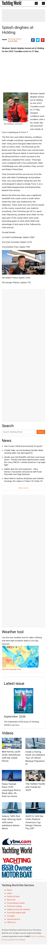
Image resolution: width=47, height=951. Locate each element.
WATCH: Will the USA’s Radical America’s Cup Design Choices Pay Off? (34, 822)
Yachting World (14, 39)
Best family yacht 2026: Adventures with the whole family (11, 756)
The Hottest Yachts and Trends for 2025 (35, 786)
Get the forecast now (11, 669)
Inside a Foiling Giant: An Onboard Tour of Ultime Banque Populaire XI (35, 757)
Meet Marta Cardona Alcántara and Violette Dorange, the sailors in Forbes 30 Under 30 (24, 479)
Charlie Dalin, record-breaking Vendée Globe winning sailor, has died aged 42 (23, 451)
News (6, 440)
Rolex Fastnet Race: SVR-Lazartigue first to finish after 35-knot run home (11, 790)
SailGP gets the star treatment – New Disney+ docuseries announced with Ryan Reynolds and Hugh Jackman (23, 472)
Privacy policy (7, 940)
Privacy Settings (19, 940)
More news (23, 488)
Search (41, 432)
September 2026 (14, 716)
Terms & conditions (38, 936)
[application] (23, 262)
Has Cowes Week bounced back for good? (23, 446)
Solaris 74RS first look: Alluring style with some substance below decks (11, 822)
